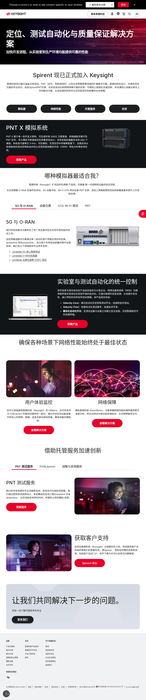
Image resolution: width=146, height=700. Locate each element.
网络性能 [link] (56, 108)
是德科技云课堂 (12, 657)
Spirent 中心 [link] (89, 563)
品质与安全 (49, 654)
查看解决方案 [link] (38, 430)
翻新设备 (9, 661)
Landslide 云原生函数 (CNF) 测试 (29, 259)
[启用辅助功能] (6, 693)
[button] (112, 14)
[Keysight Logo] (17, 14)
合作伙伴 (9, 665)
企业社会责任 (50, 657)
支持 (26, 641)
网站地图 (38, 687)
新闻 (47, 646)
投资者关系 (49, 650)
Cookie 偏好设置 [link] (132, 687)
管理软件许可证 (31, 650)
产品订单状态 (30, 654)
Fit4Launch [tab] (47, 466)
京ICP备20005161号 (87, 687)
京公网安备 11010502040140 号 (110, 687)
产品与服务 (10, 646)
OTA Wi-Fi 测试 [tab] (68, 206)
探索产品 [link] (21, 159)
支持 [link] (124, 108)
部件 (26, 657)
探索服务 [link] (21, 507)
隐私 (30, 687)
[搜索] (129, 14)
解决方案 (9, 650)
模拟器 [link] (22, 108)
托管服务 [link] (90, 108)
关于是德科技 (50, 641)
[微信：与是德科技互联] (8, 677)
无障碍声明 (72, 687)
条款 (46, 687)
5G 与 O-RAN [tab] (24, 206)
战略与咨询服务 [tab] (72, 466)
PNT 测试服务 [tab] (24, 466)
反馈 (63, 687)
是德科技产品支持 (32, 646)
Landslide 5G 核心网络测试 (26, 251)
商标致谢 (54, 687)
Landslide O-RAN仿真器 (24, 255)
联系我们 (23, 619)
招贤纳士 (48, 665)
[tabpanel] (73, 241)
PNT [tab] (88, 206)
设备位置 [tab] (45, 206)
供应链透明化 (50, 661)
